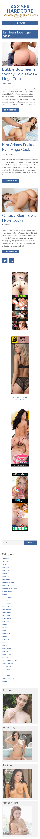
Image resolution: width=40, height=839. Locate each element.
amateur (5, 559)
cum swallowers (8, 582)
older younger (7, 648)
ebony (4, 594)
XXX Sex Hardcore (20, 9)
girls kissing (6, 609)
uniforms (5, 681)
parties (5, 651)
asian (4, 565)
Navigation (21, 23)
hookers (5, 624)
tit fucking (6, 675)
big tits (5, 573)
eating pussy (7, 591)
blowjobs (5, 576)
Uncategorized (8, 678)
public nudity (7, 654)
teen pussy (6, 666)
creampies (6, 579)
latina (4, 636)
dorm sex (6, 585)
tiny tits (5, 672)
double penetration (9, 588)
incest (4, 627)
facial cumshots (8, 597)
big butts (5, 568)
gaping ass (6, 606)
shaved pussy (7, 663)
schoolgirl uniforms (9, 660)
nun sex (5, 645)
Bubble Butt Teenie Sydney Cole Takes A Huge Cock (20, 74)
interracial (6, 633)
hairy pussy (6, 618)
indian (4, 630)
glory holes (6, 612)
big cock (5, 570)
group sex (6, 615)
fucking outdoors (8, 603)
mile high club (7, 639)
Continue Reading (10, 110)
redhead (5, 657)
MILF (4, 642)
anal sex (5, 562)
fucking (5, 600)
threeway (6, 669)
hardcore (5, 621)
